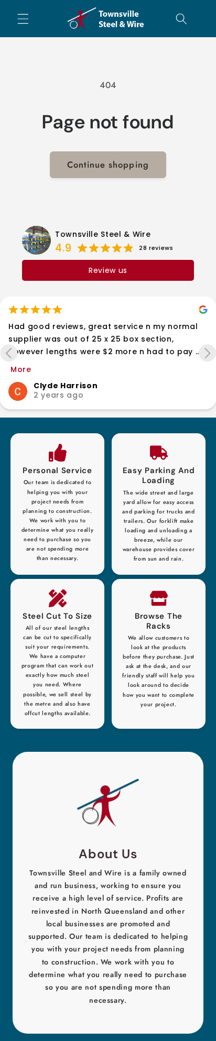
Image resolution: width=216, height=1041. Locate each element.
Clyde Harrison (66, 385)
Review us (108, 270)
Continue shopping (108, 164)
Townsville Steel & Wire (102, 234)
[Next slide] (207, 352)
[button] (23, 18)
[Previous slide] (8, 352)
